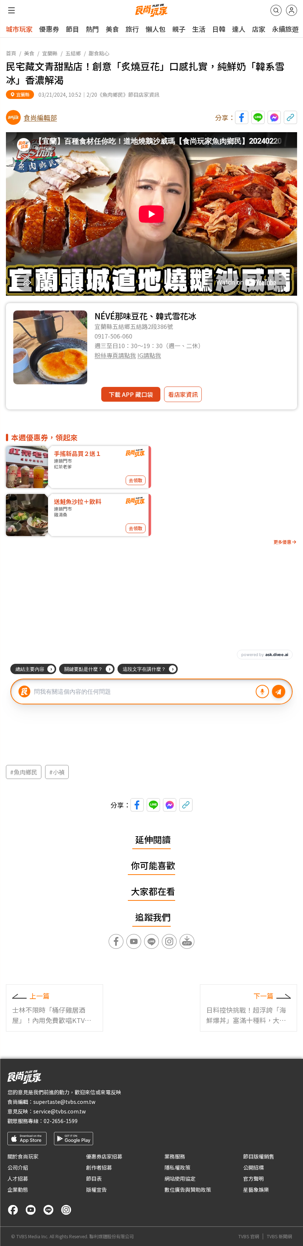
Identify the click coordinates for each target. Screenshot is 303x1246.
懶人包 (156, 29)
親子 (178, 29)
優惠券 (49, 29)
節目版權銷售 (258, 1156)
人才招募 (17, 1178)
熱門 (92, 29)
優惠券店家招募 (104, 1156)
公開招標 (253, 1167)
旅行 (132, 29)
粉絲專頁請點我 (115, 355)
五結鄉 (73, 53)
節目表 (94, 1178)
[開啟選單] (11, 10)
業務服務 (174, 1156)
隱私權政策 (177, 1167)
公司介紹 (17, 1167)
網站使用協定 (179, 1178)
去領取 (135, 480)
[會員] (291, 10)
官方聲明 (253, 1178)
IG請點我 (149, 355)
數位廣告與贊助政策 (187, 1189)
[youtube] (30, 1209)
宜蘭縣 (50, 53)
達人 (238, 29)
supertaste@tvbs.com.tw (64, 1101)
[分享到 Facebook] (241, 117)
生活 (198, 29)
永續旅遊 (285, 29)
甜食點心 (99, 53)
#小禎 (57, 772)
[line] (48, 1209)
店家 (258, 29)
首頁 (11, 53)
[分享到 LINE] (258, 117)
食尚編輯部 (40, 117)
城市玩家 (19, 29)
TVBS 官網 (248, 1236)
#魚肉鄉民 (23, 772)
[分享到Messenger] (274, 117)
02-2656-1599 (61, 1121)
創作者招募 (99, 1167)
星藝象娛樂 (256, 1189)
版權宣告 (96, 1189)
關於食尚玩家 (22, 1156)
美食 (112, 29)
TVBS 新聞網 (279, 1236)
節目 (72, 29)
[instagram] (66, 1209)
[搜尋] (276, 10)
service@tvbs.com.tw (59, 1111)
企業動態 (17, 1189)
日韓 (218, 29)
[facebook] (12, 1209)
